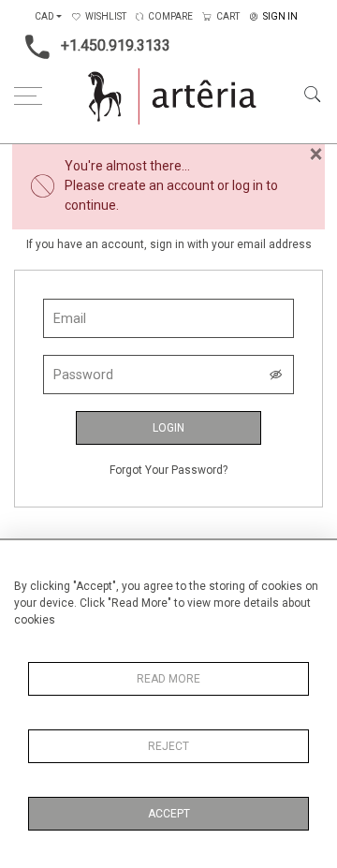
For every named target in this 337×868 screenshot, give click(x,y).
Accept (169, 813)
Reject (168, 746)
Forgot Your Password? (168, 470)
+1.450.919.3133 (115, 45)
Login (168, 427)
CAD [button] (44, 16)
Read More (168, 678)
